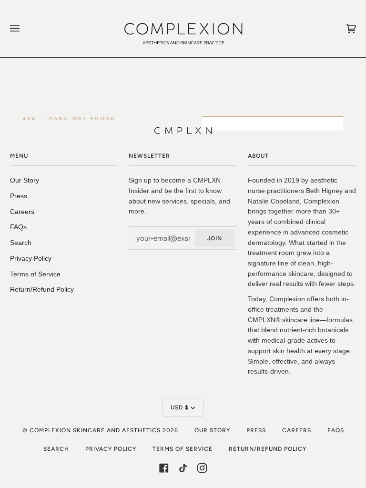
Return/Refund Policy (42, 289)
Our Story (24, 180)
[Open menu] (24, 28)
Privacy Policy (30, 258)
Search (20, 242)
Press (18, 196)
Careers (22, 211)
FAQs (18, 227)
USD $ (180, 407)
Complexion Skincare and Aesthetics (96, 430)
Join (214, 238)
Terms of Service (35, 274)
